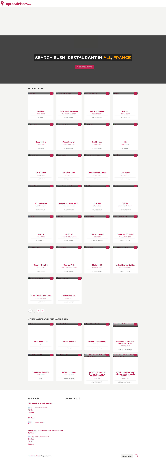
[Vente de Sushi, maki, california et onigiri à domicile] (69, 216)
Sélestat (95, 175)
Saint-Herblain (67, 144)
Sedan (38, 113)
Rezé (95, 236)
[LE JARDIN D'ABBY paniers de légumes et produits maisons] (69, 355)
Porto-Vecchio (123, 267)
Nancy (38, 344)
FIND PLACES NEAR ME (84, 67)
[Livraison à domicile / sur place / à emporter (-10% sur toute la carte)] (97, 155)
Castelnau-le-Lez (66, 113)
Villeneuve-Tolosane (66, 236)
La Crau (67, 175)
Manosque (95, 113)
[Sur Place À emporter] (97, 93)
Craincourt (67, 374)
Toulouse (95, 144)
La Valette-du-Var (123, 206)
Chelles (67, 298)
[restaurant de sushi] (125, 155)
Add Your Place (127, 456)
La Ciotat (95, 206)
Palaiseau (95, 267)
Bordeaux (123, 345)
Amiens (39, 236)
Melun (38, 175)
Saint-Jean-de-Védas (66, 267)
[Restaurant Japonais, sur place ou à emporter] (69, 155)
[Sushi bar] (125, 124)
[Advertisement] (83, 21)
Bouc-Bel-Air (67, 206)
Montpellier (123, 175)
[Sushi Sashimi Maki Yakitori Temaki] (97, 247)
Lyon (95, 378)
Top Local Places (35, 456)
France (122, 57)
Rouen (67, 344)
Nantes (123, 144)
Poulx (38, 374)
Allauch (123, 378)
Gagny (38, 144)
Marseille (123, 113)
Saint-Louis (39, 298)
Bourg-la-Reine (123, 236)
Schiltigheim (39, 206)
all (107, 57)
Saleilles (39, 267)
